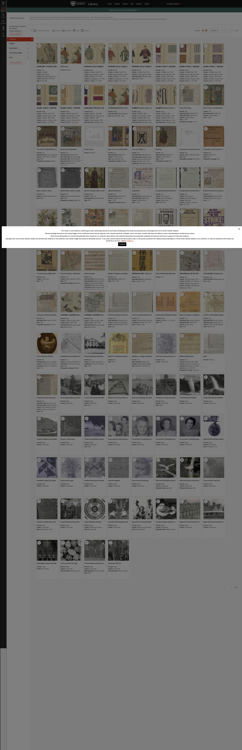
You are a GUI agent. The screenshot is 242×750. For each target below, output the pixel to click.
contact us (129, 241)
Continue (122, 244)
